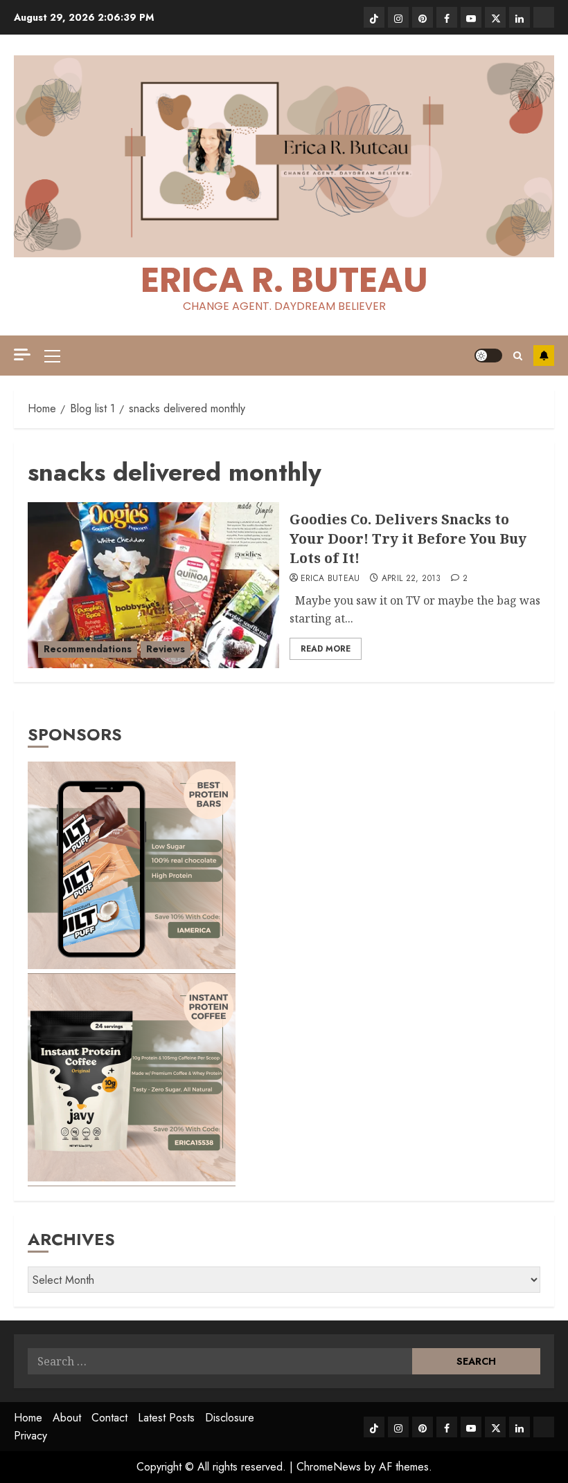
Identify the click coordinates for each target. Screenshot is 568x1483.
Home (28, 1418)
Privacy (30, 1436)
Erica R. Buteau (284, 279)
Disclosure (229, 1418)
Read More (325, 649)
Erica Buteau (330, 578)
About (67, 1418)
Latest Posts (166, 1418)
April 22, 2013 (411, 578)
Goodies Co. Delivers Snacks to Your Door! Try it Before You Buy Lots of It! (408, 538)
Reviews (165, 649)
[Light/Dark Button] (488, 355)
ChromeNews (328, 1467)
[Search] (517, 355)
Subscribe (543, 355)
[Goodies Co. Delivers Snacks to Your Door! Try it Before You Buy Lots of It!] (153, 585)
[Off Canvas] (22, 354)
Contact (109, 1418)
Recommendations (88, 649)
